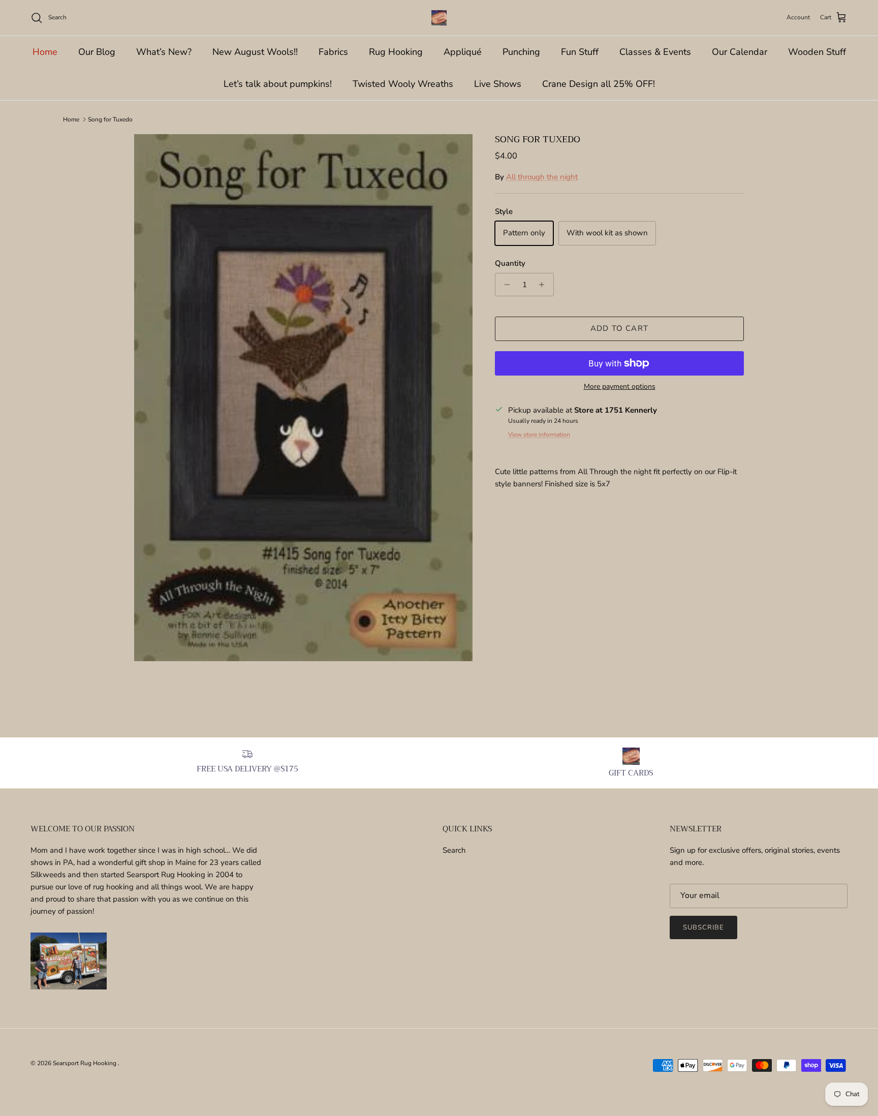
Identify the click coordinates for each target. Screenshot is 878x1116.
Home (45, 52)
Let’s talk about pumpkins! (278, 84)
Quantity (510, 263)
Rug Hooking (396, 52)
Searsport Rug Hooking (85, 1063)
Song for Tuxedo (110, 119)
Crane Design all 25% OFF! (598, 84)
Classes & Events (655, 52)
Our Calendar (739, 52)
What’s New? (164, 52)
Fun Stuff (580, 52)
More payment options (619, 387)
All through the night (542, 177)
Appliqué (463, 52)
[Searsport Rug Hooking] (439, 17)
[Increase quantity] (544, 284)
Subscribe (703, 927)
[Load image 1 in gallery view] (303, 397)
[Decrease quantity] (504, 284)
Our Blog (96, 52)
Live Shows (497, 84)
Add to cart (619, 328)
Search (454, 850)
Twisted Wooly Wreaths (403, 84)
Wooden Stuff (817, 52)
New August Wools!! (255, 52)
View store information (539, 434)
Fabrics (333, 52)
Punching (521, 52)
